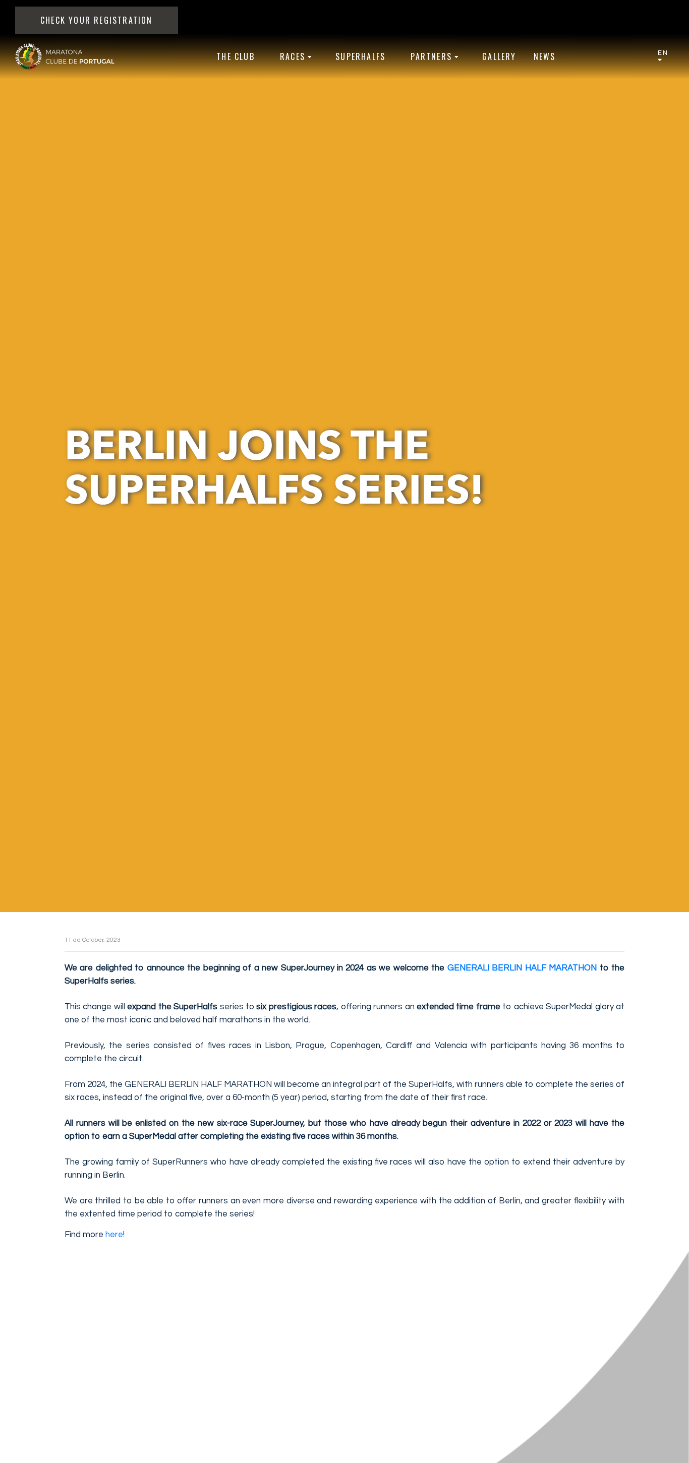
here (114, 1234)
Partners (431, 56)
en (663, 52)
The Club (235, 56)
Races (292, 56)
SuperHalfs (360, 56)
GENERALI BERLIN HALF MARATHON (522, 967)
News (545, 56)
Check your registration (96, 20)
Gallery (499, 56)
